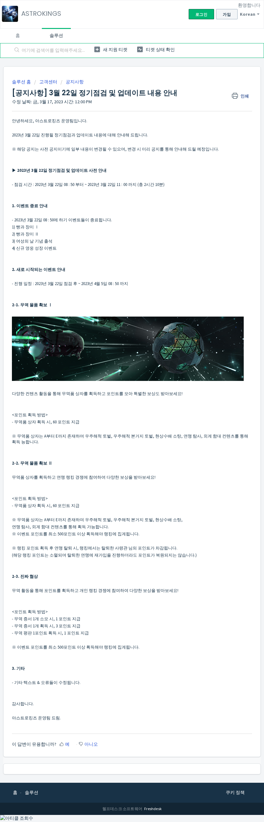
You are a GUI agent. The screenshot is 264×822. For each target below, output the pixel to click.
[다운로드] (120, 416)
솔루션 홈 (22, 82)
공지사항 (75, 82)
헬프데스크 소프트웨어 (122, 808)
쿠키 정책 (235, 792)
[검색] (15, 50)
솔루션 (56, 35)
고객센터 (48, 82)
